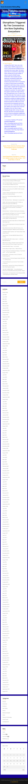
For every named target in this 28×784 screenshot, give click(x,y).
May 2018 (5, 513)
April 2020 (5, 461)
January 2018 (5, 522)
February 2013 (6, 653)
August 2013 (5, 640)
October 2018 (5, 501)
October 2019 (5, 475)
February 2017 (6, 546)
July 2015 (5, 588)
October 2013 (5, 635)
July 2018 (5, 508)
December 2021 (6, 417)
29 (23, 763)
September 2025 (6, 316)
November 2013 (6, 633)
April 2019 (5, 488)
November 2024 (6, 339)
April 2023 (5, 381)
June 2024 (5, 350)
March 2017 (5, 544)
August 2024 (5, 345)
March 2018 (5, 517)
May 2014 (5, 620)
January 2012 (5, 682)
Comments (6, 736)
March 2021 (5, 437)
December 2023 (6, 363)
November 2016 (6, 553)
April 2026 (5, 301)
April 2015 (5, 595)
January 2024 (5, 361)
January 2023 (5, 388)
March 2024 (5, 357)
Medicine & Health (6, 712)
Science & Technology (7, 717)
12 (14, 757)
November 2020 (6, 446)
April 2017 (5, 542)
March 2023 (5, 383)
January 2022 (5, 415)
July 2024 (5, 348)
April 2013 (5, 649)
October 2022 (5, 394)
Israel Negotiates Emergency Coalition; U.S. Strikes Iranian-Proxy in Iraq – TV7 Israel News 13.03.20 (14, 158)
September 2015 (6, 584)
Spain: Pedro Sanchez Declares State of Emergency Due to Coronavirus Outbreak (14, 147)
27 (17, 763)
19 (14, 760)
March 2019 (5, 490)
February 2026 (6, 305)
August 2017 (5, 533)
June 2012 (5, 671)
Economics (5, 703)
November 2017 (6, 526)
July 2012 (5, 669)
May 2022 (5, 406)
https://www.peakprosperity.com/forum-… (13, 123)
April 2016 (5, 568)
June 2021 (5, 430)
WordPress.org (6, 738)
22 (23, 760)
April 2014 (5, 622)
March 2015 (5, 597)
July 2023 (5, 374)
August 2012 (5, 666)
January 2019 (5, 495)
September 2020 (6, 450)
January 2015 (5, 602)
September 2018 (6, 504)
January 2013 (5, 655)
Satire (4, 715)
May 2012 (5, 673)
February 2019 (6, 493)
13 (17, 757)
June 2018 (5, 510)
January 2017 (5, 548)
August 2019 (5, 479)
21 (20, 760)
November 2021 (6, 419)
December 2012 (6, 657)
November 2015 (6, 579)
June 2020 (5, 457)
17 (7, 760)
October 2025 (5, 314)
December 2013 (6, 631)
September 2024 (6, 343)
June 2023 (5, 377)
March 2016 (5, 571)
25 (10, 763)
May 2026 (5, 299)
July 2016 (5, 562)
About (4, 169)
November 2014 (6, 606)
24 (7, 763)
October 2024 (5, 341)
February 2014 (6, 626)
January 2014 (5, 629)
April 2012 (5, 675)
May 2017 (5, 539)
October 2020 (5, 448)
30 (4, 766)
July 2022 (5, 401)
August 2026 (5, 292)
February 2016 (6, 573)
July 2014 (5, 615)
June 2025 (5, 323)
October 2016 (5, 555)
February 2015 (6, 600)
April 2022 (5, 408)
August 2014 (5, 613)
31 (7, 766)
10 (7, 757)
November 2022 (6, 392)
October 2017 (5, 528)
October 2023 (5, 368)
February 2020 (6, 466)
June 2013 (5, 644)
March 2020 (5, 464)
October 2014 (5, 608)
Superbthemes (14, 781)
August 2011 (5, 691)
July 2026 (5, 294)
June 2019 (5, 484)
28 (20, 763)
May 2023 (5, 379)
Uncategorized (6, 721)
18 (10, 760)
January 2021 (5, 441)
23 (4, 763)
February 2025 (6, 332)
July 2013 (5, 642)
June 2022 (5, 403)
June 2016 (5, 564)
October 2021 (5, 421)
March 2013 (5, 651)
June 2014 (5, 617)
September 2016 (6, 557)
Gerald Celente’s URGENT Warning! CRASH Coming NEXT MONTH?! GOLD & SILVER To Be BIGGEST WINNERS (13, 207)
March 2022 (5, 410)
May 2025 (5, 325)
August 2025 (5, 319)
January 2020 (5, 468)
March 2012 (5, 678)
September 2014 (6, 611)
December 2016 (6, 550)
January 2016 (5, 575)
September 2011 (6, 689)
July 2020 (5, 455)
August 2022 (5, 399)
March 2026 (5, 303)
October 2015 (5, 582)
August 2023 (5, 372)
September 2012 (6, 664)
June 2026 (5, 296)
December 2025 (6, 310)
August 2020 (5, 452)
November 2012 (6, 660)
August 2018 (5, 506)
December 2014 (6, 604)
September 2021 (6, 423)
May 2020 (5, 459)
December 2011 (6, 684)
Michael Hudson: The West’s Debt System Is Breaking (13, 211)
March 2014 (5, 624)
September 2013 (6, 637)
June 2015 (5, 591)
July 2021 (5, 428)
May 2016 (5, 566)
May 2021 (5, 432)
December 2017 (6, 524)
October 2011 (5, 686)
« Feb (4, 769)
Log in (4, 732)
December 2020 (6, 444)
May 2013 (5, 646)
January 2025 (5, 334)
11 (10, 757)
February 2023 (6, 386)
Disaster (4, 701)
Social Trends (5, 719)
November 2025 (6, 312)
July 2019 (5, 481)
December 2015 (6, 577)
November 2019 (6, 473)
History (4, 710)
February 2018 (6, 519)
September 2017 (6, 530)
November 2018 (6, 499)
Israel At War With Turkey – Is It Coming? (11, 246)
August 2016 (5, 559)
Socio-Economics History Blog (10, 7)
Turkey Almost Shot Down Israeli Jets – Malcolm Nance (14, 186)
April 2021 (5, 435)
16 (4, 760)
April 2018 (5, 515)
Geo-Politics (5, 708)
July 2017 (5, 535)
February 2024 (6, 359)
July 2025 (5, 321)
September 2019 (6, 477)
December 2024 (6, 337)
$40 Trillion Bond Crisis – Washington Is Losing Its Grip (13, 200)
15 (23, 757)
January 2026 (5, 308)
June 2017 (5, 537)
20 (17, 760)
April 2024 (5, 354)
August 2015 (5, 586)
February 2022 (6, 412)
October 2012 (5, 662)
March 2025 (5, 330)
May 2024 (5, 352)
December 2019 (6, 470)
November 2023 (6, 366)
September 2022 (6, 397)
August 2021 (5, 426)
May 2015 (5, 593)
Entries (5, 734)
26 (14, 763)
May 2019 (5, 486)
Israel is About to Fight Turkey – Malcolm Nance (12, 248)
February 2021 (6, 439)
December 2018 (6, 497)
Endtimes (5, 706)
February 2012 (6, 680)
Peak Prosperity (8, 63)
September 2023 (6, 370)
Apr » (24, 769)
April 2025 (5, 328)
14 (20, 757)
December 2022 (6, 390)
